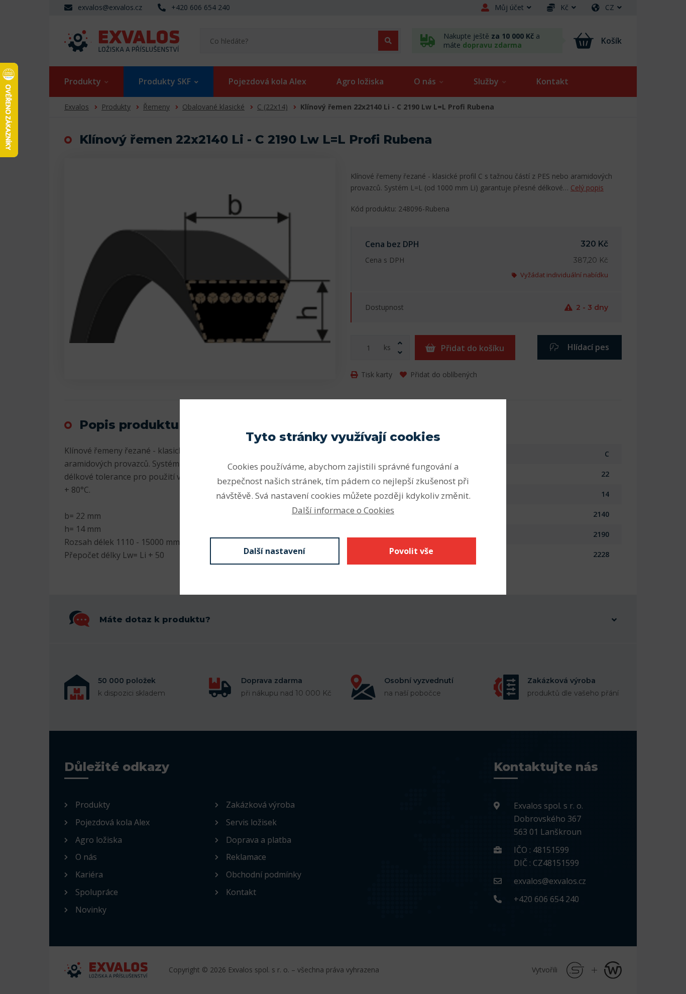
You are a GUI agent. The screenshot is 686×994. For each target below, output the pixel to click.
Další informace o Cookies (343, 510)
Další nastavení (274, 551)
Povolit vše (411, 551)
